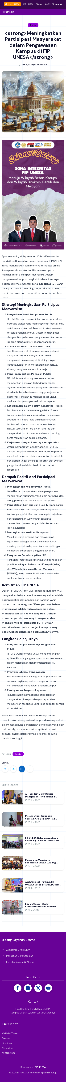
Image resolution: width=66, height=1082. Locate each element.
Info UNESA (14, 4)
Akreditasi (7, 1048)
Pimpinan (7, 1043)
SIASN (47, 4)
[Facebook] (17, 988)
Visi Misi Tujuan (10, 1033)
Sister (39, 4)
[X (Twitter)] (38, 988)
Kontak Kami (8, 1052)
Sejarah (6, 1038)
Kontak (58, 4)
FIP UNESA (28, 4)
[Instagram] (28, 988)
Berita (18, 754)
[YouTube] (48, 988)
